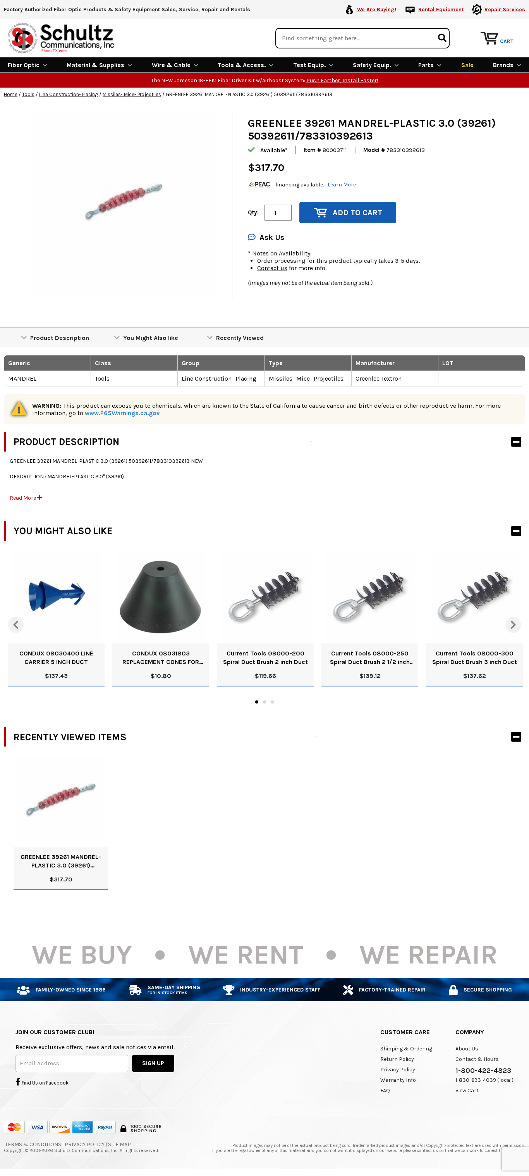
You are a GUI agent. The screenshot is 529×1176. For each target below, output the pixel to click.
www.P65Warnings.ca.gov (122, 413)
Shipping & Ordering (406, 1048)
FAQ (385, 1090)
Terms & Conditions (33, 1144)
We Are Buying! (376, 9)
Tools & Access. (242, 65)
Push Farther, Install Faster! (342, 80)
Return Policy (397, 1059)
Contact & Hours (477, 1059)
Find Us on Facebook (45, 1083)
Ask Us (271, 237)
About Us (466, 1048)
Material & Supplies (95, 65)
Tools (28, 94)
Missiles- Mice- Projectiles (132, 94)
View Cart (467, 1090)
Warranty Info (398, 1080)
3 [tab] (272, 702)
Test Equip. (309, 65)
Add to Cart (357, 212)
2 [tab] (264, 702)
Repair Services (504, 9)
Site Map (119, 1144)
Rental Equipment (441, 9)
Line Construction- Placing (68, 94)
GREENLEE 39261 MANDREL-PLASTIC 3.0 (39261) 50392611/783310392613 (61, 861)
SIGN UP (153, 1063)
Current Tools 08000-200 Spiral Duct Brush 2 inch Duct (265, 658)
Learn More (342, 184)
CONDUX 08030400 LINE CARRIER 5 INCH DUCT (56, 658)
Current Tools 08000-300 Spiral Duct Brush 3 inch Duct (474, 658)
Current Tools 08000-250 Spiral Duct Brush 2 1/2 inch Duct (370, 658)
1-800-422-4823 (483, 1070)
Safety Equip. (372, 65)
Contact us (272, 268)
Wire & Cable (171, 65)
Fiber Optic (24, 65)
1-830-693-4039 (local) (484, 1080)
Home (10, 94)
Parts (426, 65)
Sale (467, 65)
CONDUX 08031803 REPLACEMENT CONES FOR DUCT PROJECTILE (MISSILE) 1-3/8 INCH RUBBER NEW (160, 658)
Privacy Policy (397, 1069)
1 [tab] (256, 702)
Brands (503, 65)
